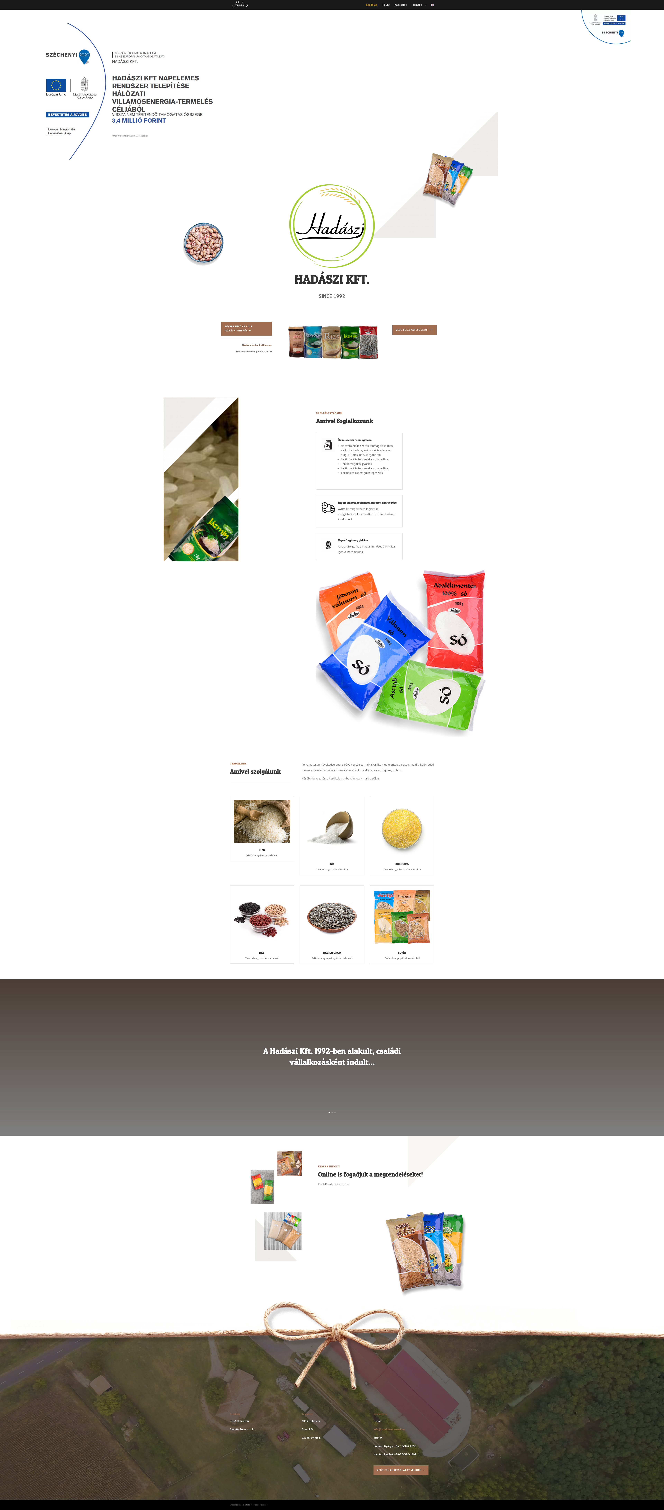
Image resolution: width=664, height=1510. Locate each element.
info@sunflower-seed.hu (389, 1429)
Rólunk (386, 5)
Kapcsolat (401, 5)
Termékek (417, 5)
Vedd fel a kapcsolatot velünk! (399, 1470)
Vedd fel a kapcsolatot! (413, 329)
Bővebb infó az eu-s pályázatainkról (238, 328)
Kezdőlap (371, 5)
